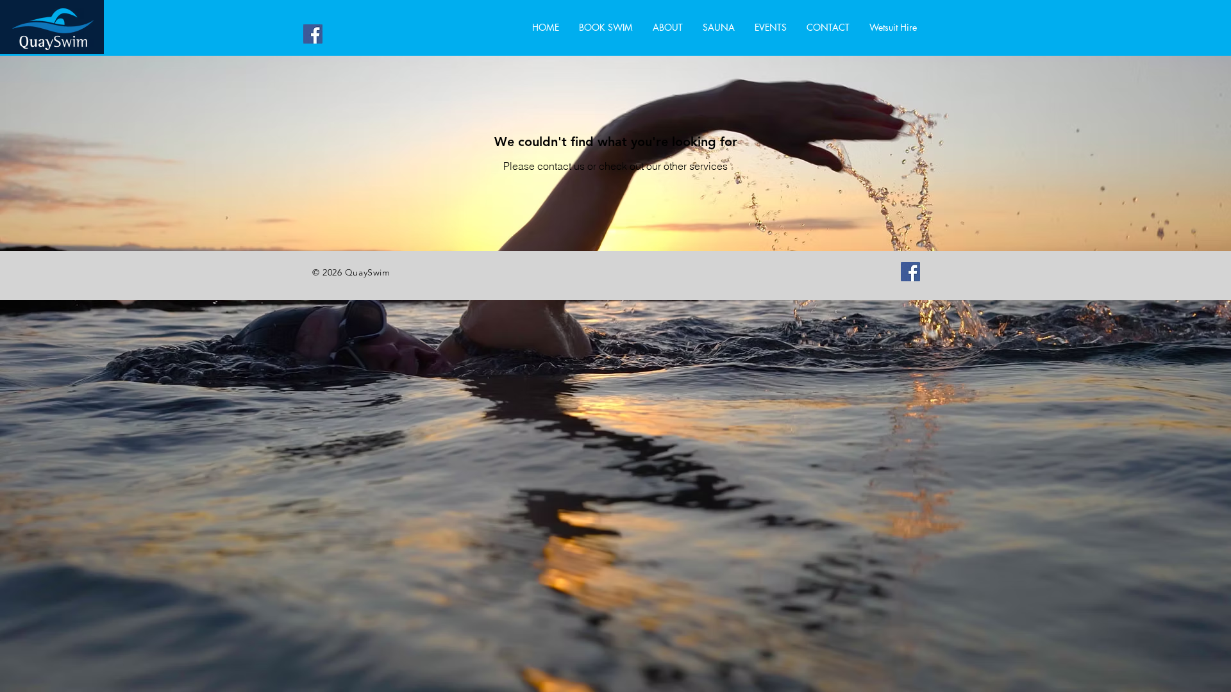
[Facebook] (312, 34)
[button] (827, 27)
